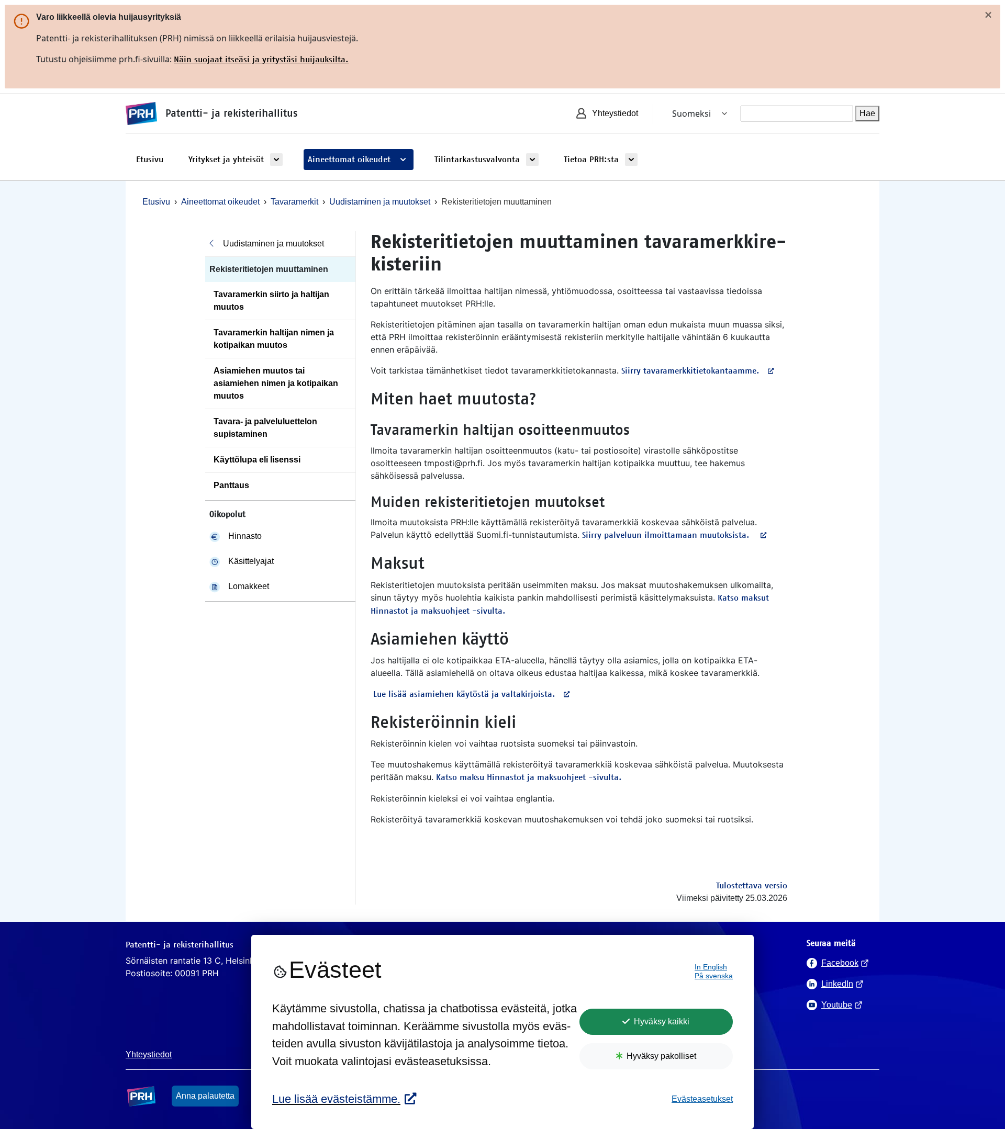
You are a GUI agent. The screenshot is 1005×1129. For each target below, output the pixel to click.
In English (711, 967)
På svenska (714, 976)
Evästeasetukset (702, 1098)
